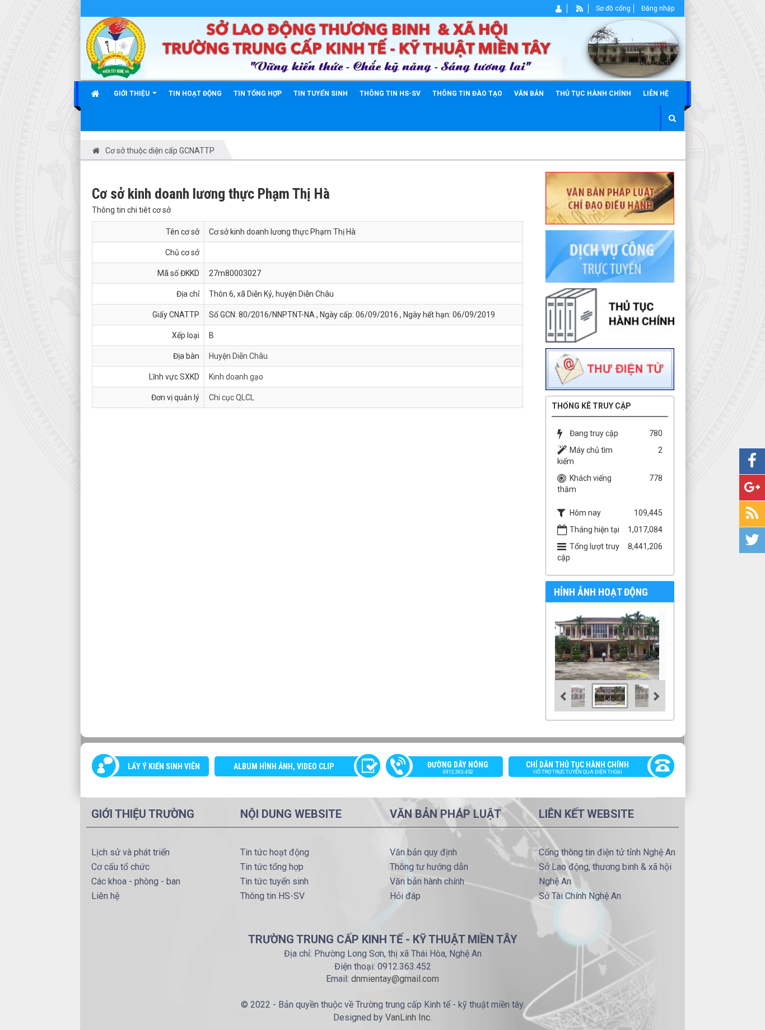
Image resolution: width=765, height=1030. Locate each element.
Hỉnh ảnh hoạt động (601, 592)
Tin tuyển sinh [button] (320, 93)
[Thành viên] (559, 8)
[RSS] (580, 8)
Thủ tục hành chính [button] (593, 93)
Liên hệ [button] (656, 93)
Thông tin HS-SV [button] (390, 93)
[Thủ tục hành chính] (609, 314)
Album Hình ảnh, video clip (284, 766)
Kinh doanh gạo (236, 376)
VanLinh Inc (407, 1017)
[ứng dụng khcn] (609, 368)
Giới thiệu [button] (132, 93)
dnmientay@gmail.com (395, 978)
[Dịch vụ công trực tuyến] (609, 255)
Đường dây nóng (457, 767)
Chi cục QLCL (231, 397)
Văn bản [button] (529, 93)
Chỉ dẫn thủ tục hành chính (577, 767)
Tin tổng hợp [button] (258, 93)
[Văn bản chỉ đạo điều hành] (609, 197)
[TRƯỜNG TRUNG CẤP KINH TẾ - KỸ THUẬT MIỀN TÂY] (383, 47)
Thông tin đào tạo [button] (467, 93)
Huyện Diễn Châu (238, 356)
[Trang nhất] (97, 93)
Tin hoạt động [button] (195, 93)
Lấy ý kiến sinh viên (164, 766)
